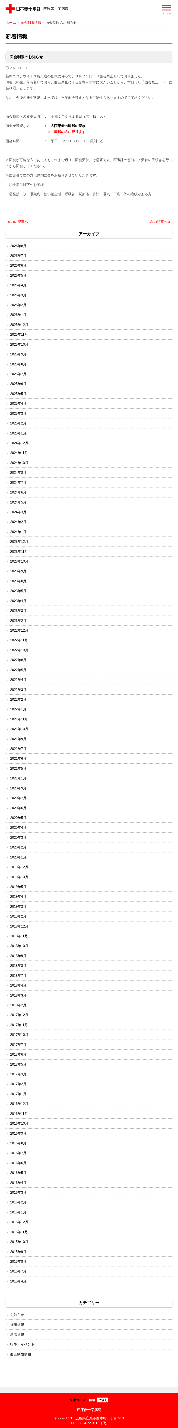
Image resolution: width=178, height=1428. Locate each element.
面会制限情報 (30, 22)
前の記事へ (18, 222)
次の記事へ (160, 222)
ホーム (11, 22)
